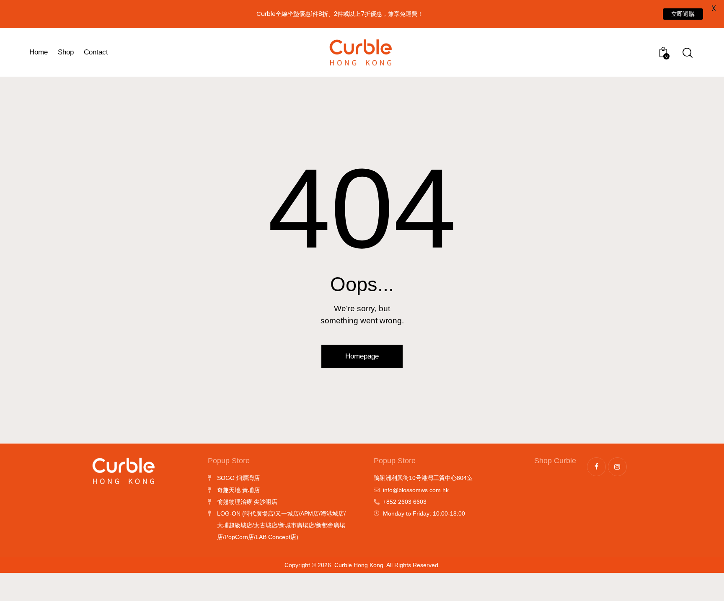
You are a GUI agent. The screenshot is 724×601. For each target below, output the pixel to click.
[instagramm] (617, 466)
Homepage (362, 356)
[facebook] (596, 466)
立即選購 (683, 14)
